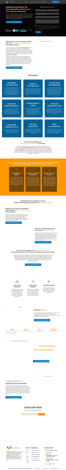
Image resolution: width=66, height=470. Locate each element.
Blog (38, 1)
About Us (26, 1)
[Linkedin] (53, 464)
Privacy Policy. (54, 26)
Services (32, 1)
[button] (7, 179)
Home (21, 1)
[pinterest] (51, 464)
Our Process (43, 1)
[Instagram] (48, 464)
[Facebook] (45, 464)
